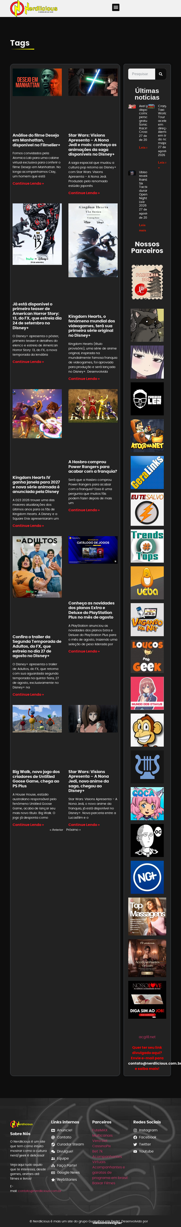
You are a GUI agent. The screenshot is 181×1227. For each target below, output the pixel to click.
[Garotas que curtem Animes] (147, 804)
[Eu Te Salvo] (147, 510)
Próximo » (73, 829)
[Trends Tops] (147, 547)
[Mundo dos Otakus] (147, 694)
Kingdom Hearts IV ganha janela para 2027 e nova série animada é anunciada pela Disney (36, 485)
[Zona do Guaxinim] (147, 326)
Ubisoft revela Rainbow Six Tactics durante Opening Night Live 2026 (145, 189)
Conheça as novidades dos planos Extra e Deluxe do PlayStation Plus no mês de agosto (91, 610)
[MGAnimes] (147, 363)
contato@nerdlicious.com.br (39, 1191)
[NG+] (147, 878)
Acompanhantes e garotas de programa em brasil (110, 1172)
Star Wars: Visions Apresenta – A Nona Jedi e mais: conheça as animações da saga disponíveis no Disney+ (92, 144)
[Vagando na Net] (147, 620)
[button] (115, 7)
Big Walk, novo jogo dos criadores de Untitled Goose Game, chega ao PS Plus (36, 779)
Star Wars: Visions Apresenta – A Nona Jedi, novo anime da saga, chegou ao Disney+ (88, 781)
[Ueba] (147, 583)
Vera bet (99, 1140)
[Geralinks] (147, 473)
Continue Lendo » (28, 183)
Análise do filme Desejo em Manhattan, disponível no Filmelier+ (36, 139)
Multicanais (102, 1135)
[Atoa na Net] (147, 436)
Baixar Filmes (103, 1183)
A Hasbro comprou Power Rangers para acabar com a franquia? (92, 466)
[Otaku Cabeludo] (147, 841)
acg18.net (147, 1036)
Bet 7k (97, 1151)
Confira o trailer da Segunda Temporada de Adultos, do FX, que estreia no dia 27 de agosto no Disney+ (37, 646)
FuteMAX (99, 1130)
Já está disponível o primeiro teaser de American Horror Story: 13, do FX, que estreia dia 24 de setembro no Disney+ (37, 316)
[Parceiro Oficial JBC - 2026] (147, 282)
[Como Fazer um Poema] (147, 767)
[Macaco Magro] (147, 731)
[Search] (160, 74)
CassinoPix (101, 1146)
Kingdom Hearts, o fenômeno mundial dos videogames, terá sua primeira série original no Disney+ (91, 326)
